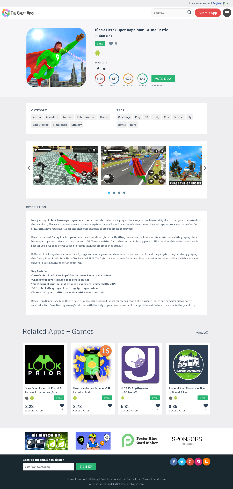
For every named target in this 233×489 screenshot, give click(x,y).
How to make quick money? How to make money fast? (106, 388)
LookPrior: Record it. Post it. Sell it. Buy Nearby (54, 388)
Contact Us (133, 479)
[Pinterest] (190, 462)
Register (218, 3)
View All (202, 332)
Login (227, 3)
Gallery (93, 479)
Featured (82, 479)
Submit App (208, 13)
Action (37, 117)
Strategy (76, 124)
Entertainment (86, 117)
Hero (133, 124)
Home (70, 479)
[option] (65, 166)
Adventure (51, 117)
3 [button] (119, 192)
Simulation (60, 124)
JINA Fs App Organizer (135, 388)
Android (67, 117)
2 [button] (114, 192)
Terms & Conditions (154, 479)
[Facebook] (174, 462)
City (166, 117)
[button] (28, 167)
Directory (106, 479)
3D (146, 117)
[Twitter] (182, 462)
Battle (122, 124)
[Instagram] (198, 462)
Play (138, 117)
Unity (156, 117)
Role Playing (40, 124)
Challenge (124, 117)
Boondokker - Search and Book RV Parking (195, 388)
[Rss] (206, 462)
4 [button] (124, 192)
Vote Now (163, 79)
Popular (178, 117)
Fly (189, 117)
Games (104, 117)
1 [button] (109, 192)
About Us (119, 479)
